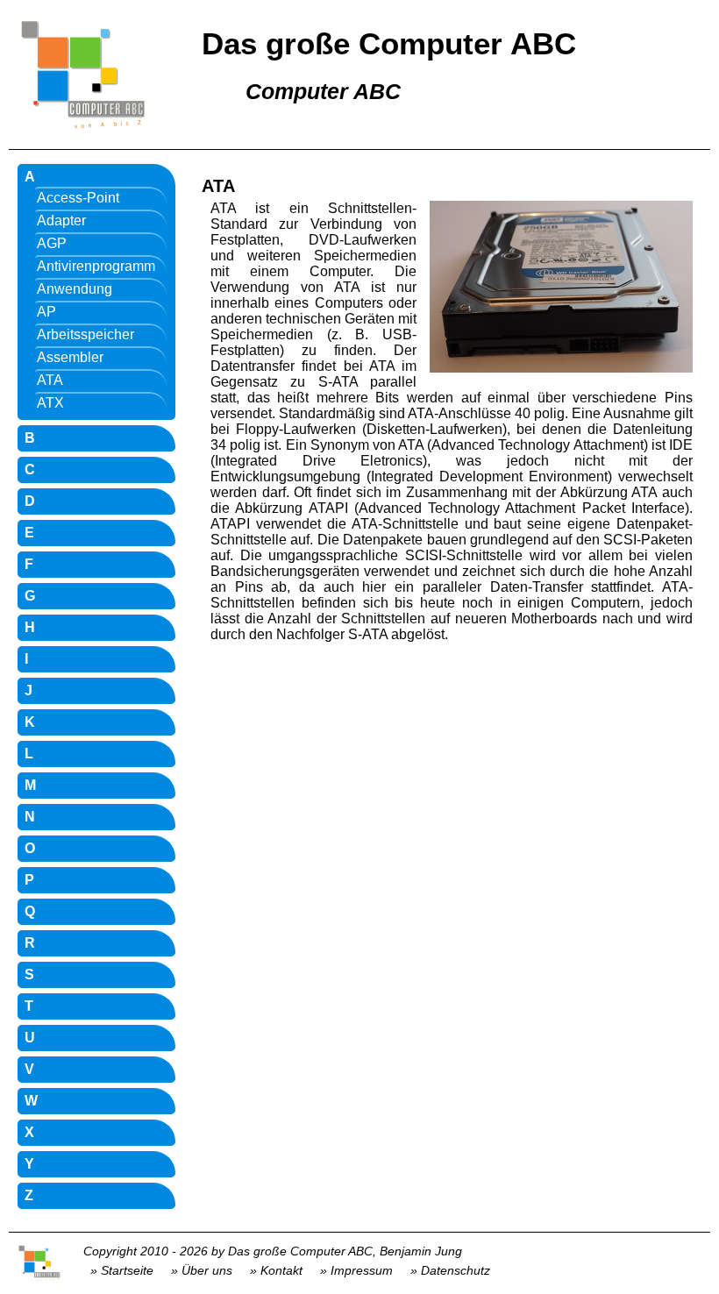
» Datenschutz (450, 1270)
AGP (52, 243)
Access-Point (78, 197)
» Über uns (201, 1270)
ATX (50, 402)
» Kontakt (276, 1270)
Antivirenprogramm (96, 266)
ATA (50, 380)
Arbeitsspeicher (85, 334)
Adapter (61, 220)
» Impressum (356, 1270)
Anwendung (74, 288)
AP (46, 311)
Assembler (70, 357)
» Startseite (121, 1270)
